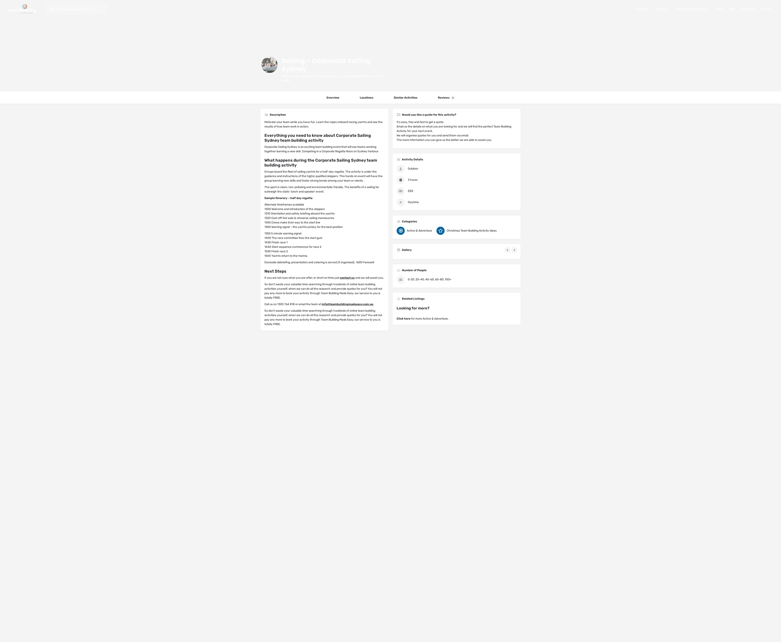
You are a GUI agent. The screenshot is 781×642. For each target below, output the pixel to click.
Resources (748, 9)
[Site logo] (23, 9)
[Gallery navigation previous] (507, 250)
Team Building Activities (691, 9)
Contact (766, 9)
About (720, 9)
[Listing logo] (269, 65)
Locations (640, 9)
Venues (661, 9)
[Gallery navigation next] (514, 250)
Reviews (446, 97)
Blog (732, 9)
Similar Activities (406, 97)
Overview (332, 97)
